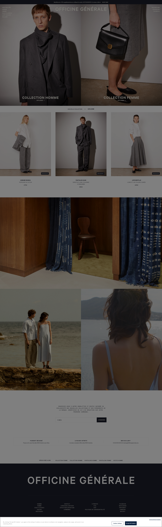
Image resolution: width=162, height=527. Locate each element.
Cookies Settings (117, 523)
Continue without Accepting (155, 519)
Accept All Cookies (130, 523)
